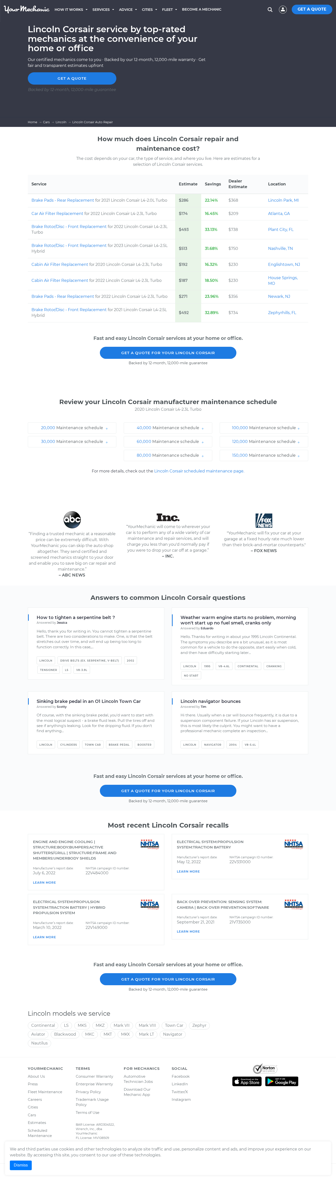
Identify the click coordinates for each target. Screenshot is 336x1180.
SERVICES (101, 9)
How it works (69, 9)
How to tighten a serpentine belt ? (76, 617)
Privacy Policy (88, 1091)
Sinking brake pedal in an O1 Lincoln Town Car (89, 701)
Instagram (181, 1099)
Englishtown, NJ (284, 264)
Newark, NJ (279, 296)
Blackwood (65, 1034)
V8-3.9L (81, 670)
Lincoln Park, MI (283, 200)
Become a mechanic (201, 9)
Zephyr (199, 1025)
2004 (233, 744)
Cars (32, 1115)
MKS (82, 1025)
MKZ (100, 1025)
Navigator (212, 744)
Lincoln (45, 660)
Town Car (93, 744)
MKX (125, 1034)
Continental (248, 666)
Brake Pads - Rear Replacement (63, 200)
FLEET (167, 9)
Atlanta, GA (279, 213)
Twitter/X (180, 1091)
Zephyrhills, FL (282, 312)
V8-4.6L (224, 666)
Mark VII (122, 1025)
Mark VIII (147, 1025)
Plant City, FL (280, 229)
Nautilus (39, 1043)
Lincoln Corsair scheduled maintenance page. (199, 471)
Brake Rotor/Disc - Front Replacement (69, 226)
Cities (147, 9)
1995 (207, 666)
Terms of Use (87, 1112)
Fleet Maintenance (45, 1091)
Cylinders (68, 744)
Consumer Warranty (94, 1076)
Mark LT (146, 1034)
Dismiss (21, 1165)
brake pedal (119, 744)
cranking (274, 666)
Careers (35, 1099)
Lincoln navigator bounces (211, 701)
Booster (144, 744)
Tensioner (48, 670)
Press (33, 1084)
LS (66, 670)
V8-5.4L (250, 744)
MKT (108, 1034)
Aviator (38, 1034)
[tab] (72, 428)
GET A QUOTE (312, 9)
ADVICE (126, 9)
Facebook (181, 1076)
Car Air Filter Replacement (57, 213)
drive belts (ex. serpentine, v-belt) (89, 660)
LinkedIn (180, 1084)
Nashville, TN (280, 248)
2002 (130, 660)
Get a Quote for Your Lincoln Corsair (168, 352)
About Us (36, 1076)
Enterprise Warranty (94, 1084)
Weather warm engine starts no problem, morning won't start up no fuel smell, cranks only (238, 620)
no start (191, 675)
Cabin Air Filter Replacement (60, 264)
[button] (72, 428)
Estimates (37, 1122)
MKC (89, 1034)
